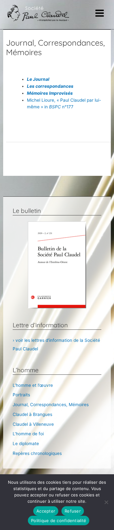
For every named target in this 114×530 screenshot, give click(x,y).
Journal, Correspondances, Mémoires (51, 404)
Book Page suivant (58, 169)
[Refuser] (106, 502)
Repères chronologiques (37, 453)
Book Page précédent (58, 153)
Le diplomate (26, 443)
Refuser (73, 511)
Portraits (21, 394)
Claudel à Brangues (32, 414)
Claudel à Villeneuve (33, 424)
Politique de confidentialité (58, 520)
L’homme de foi (28, 433)
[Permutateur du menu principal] (100, 13)
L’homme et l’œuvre (33, 385)
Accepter (45, 511)
